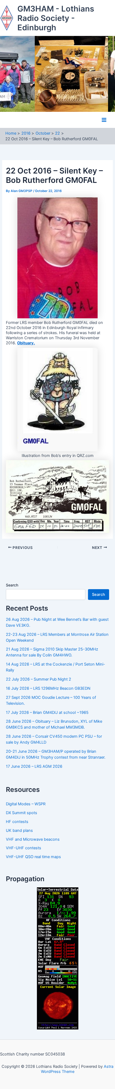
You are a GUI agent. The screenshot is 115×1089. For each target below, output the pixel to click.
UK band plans (19, 830)
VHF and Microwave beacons (33, 839)
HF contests (17, 821)
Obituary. (26, 343)
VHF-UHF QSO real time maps (33, 856)
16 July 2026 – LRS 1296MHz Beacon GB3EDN (48, 688)
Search (12, 585)
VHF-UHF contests (23, 848)
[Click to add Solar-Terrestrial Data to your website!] (57, 958)
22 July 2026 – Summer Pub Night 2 (38, 679)
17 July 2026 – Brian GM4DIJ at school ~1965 (47, 712)
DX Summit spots (21, 812)
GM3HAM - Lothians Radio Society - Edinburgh (55, 18)
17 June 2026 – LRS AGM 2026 (34, 766)
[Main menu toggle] (104, 119)
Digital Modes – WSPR (25, 804)
